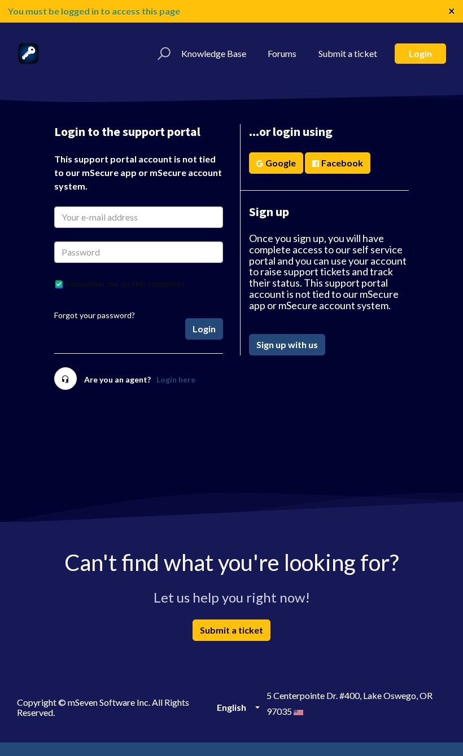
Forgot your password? (94, 315)
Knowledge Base (213, 53)
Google (280, 162)
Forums (282, 53)
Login (420, 53)
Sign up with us (287, 344)
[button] (162, 53)
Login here (175, 379)
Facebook (342, 162)
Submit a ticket (347, 53)
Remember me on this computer (125, 283)
